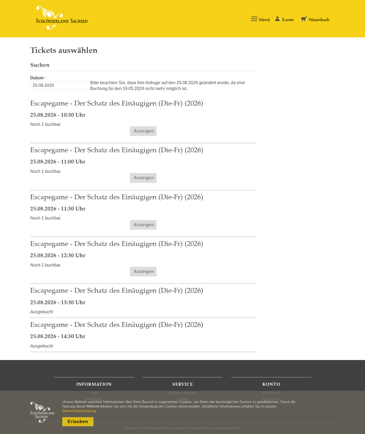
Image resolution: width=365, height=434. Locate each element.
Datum (37, 78)
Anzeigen (144, 131)
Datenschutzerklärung (79, 411)
